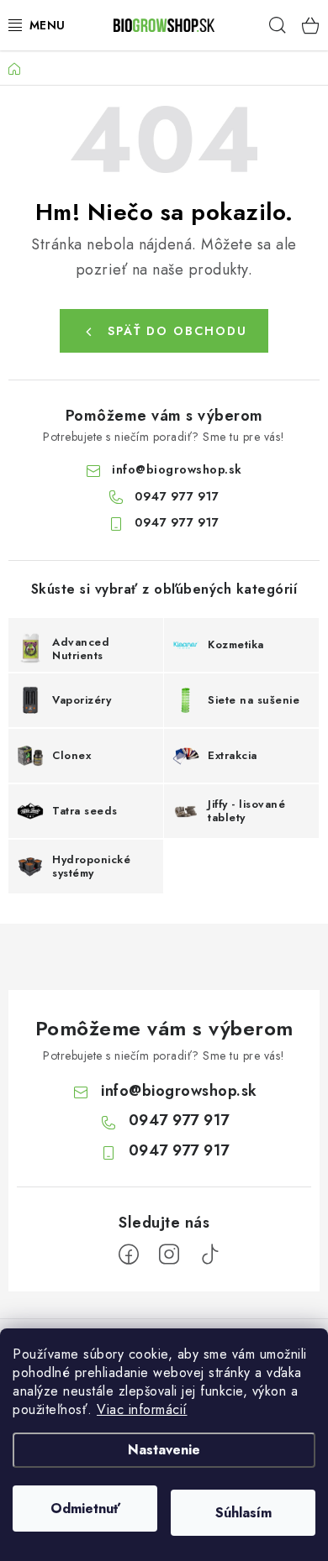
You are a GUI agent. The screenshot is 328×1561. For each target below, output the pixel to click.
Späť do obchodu (177, 330)
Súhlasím (243, 1512)
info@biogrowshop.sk (177, 469)
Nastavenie (164, 1449)
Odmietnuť (85, 1508)
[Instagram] (169, 1254)
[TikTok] (209, 1254)
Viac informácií (142, 1409)
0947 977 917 (177, 496)
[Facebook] (129, 1254)
